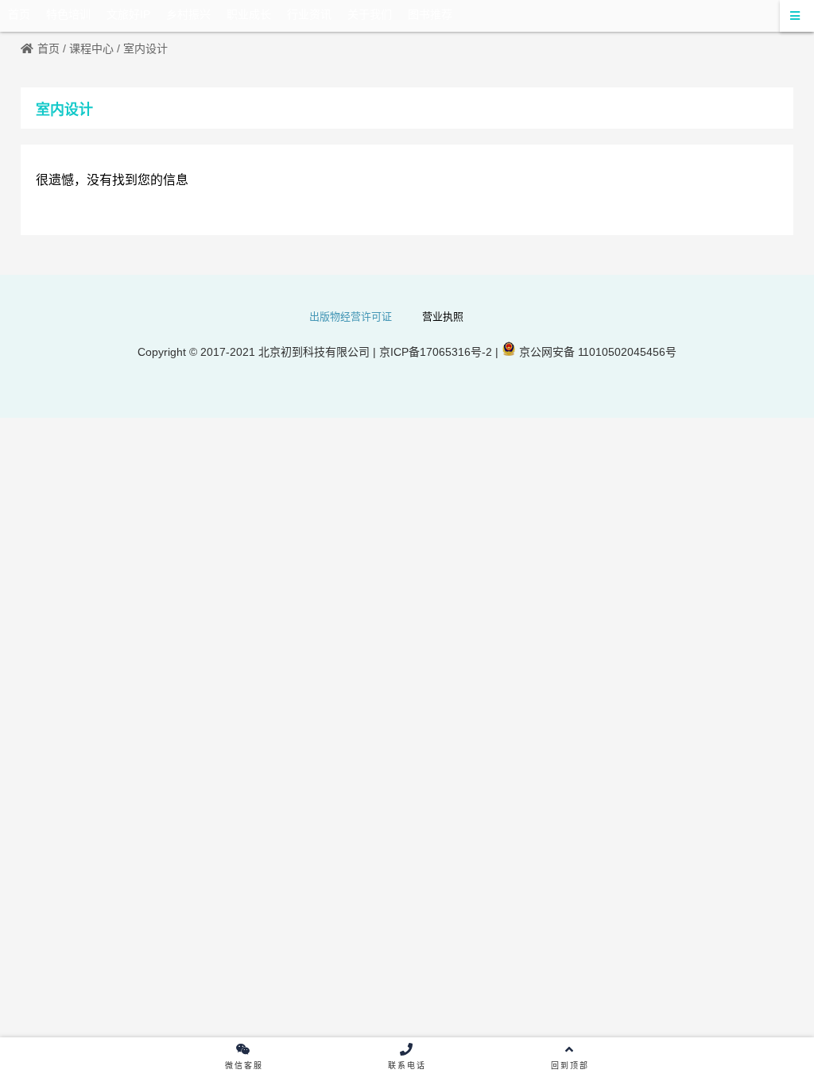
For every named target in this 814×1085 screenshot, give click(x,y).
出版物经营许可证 (350, 316)
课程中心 (91, 48)
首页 (48, 48)
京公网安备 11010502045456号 (596, 352)
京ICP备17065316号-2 (434, 352)
